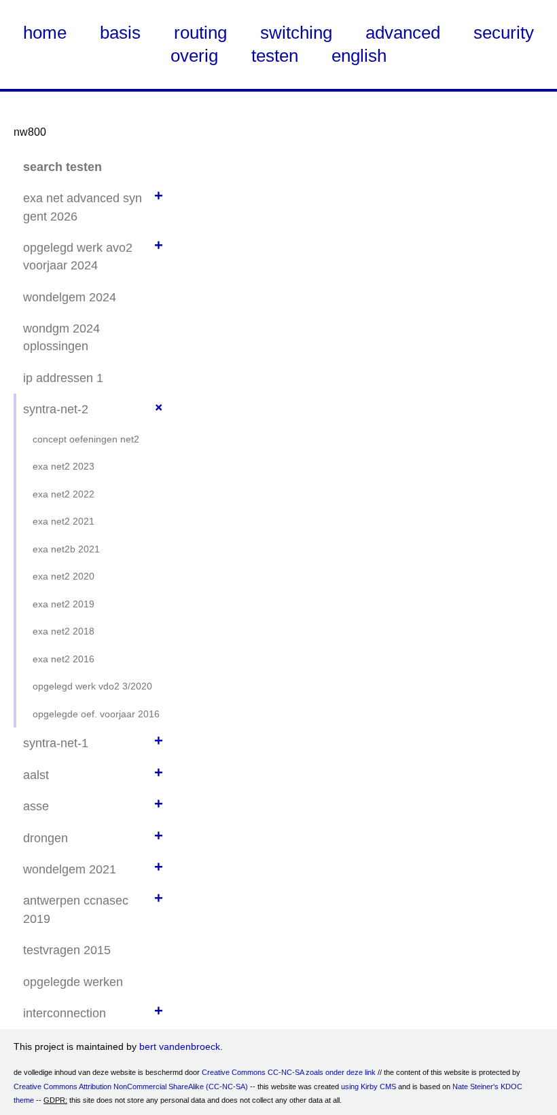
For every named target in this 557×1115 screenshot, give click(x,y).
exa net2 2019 (63, 604)
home (45, 32)
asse (36, 806)
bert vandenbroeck (179, 1046)
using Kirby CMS (368, 1086)
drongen (45, 838)
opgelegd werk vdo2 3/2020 (92, 686)
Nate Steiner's (475, 1086)
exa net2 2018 (63, 631)
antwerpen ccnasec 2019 (75, 909)
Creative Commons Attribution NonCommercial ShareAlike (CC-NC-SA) (131, 1086)
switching (296, 32)
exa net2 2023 (63, 466)
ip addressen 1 (63, 378)
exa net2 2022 (63, 494)
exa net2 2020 (63, 576)
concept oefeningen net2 (86, 439)
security (503, 32)
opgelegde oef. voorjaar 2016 (96, 713)
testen (274, 55)
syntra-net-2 (55, 409)
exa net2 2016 (63, 659)
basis (120, 32)
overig (194, 55)
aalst (36, 775)
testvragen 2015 (67, 950)
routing (200, 32)
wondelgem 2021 (69, 869)
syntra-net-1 (55, 743)
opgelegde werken (73, 982)
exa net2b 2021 (66, 549)
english (359, 55)
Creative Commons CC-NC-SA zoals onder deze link (289, 1072)
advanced (402, 32)
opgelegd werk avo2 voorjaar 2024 (77, 256)
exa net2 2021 (63, 521)
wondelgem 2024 (69, 297)
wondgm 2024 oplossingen (61, 337)
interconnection (64, 1013)
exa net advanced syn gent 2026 (82, 207)
